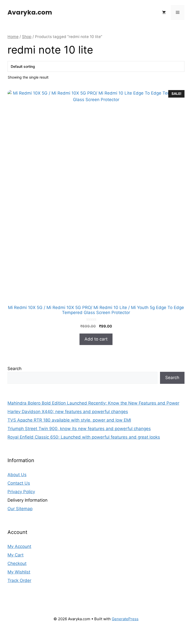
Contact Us (19, 483)
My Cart (16, 554)
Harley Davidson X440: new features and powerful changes (68, 411)
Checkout (17, 563)
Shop (27, 36)
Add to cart (96, 339)
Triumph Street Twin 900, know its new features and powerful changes (79, 428)
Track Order (19, 580)
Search (15, 368)
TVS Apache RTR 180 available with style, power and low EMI (69, 420)
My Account (19, 546)
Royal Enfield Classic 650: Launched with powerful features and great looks (84, 437)
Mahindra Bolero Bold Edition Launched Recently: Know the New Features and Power (93, 403)
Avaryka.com (30, 12)
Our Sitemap (20, 508)
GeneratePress (125, 618)
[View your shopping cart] (164, 12)
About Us (17, 474)
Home (13, 36)
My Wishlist (19, 571)
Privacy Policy (21, 491)
